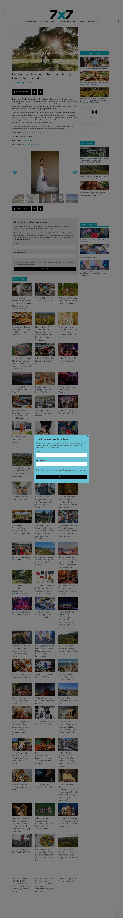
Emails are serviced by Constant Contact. (71, 472)
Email (38, 451)
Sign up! (61, 477)
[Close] (88, 436)
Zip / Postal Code (41, 460)
